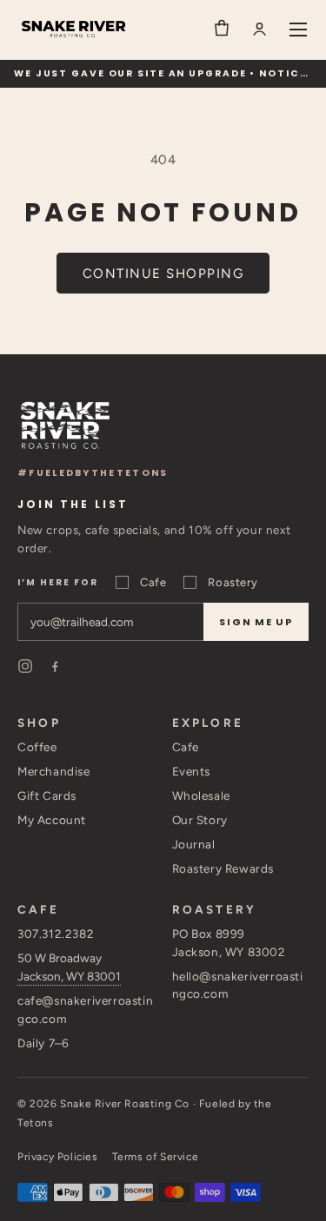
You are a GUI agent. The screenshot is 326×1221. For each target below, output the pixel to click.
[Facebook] (55, 666)
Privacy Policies (57, 1157)
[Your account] (259, 29)
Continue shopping (163, 273)
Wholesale (201, 795)
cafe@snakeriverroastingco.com (85, 1009)
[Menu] (298, 29)
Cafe (153, 582)
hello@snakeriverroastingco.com (237, 985)
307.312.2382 (55, 933)
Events (191, 771)
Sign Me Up (256, 622)
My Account (51, 820)
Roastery (232, 582)
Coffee (37, 747)
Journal (194, 844)
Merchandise (53, 771)
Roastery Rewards (223, 868)
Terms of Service (155, 1157)
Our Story (200, 820)
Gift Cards (47, 795)
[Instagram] (25, 666)
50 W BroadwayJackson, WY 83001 (69, 967)
